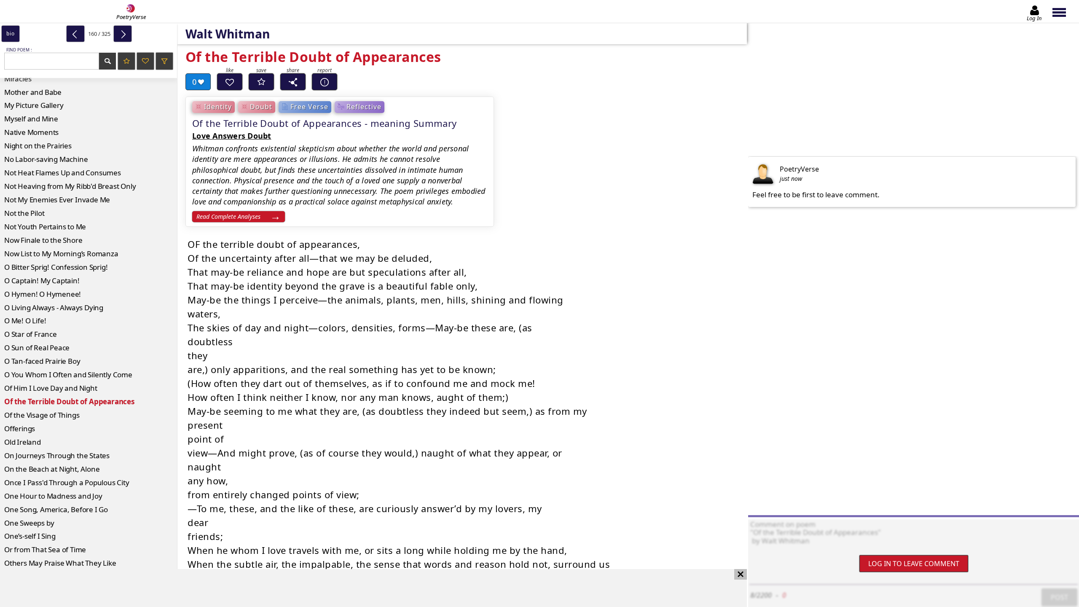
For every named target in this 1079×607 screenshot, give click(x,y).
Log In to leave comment (913, 563)
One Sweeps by (29, 523)
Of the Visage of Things (41, 415)
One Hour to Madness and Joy (53, 496)
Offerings (19, 428)
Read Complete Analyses (228, 216)
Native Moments (31, 132)
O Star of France (30, 334)
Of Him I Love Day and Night (50, 388)
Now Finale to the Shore (43, 240)
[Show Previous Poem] (75, 34)
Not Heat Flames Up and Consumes (62, 172)
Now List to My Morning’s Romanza (61, 253)
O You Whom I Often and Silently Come (68, 374)
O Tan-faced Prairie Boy (42, 361)
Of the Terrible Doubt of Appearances (69, 401)
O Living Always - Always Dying (53, 307)
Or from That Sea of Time (45, 549)
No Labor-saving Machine (46, 159)
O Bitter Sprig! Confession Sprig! (55, 267)
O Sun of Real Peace (37, 347)
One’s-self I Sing (30, 536)
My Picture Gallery (33, 105)
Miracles (17, 78)
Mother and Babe (33, 92)
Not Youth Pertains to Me (45, 226)
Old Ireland (22, 442)
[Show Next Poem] (123, 34)
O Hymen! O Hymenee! (42, 294)
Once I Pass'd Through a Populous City (66, 482)
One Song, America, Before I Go (56, 509)
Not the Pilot (24, 213)
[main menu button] (1063, 11)
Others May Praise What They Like (60, 563)
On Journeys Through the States (57, 455)
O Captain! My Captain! (42, 280)
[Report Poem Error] (324, 81)
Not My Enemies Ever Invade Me (57, 199)
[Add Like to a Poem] (229, 81)
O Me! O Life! (25, 320)
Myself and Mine (31, 119)
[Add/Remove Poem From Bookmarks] (261, 81)
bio (10, 33)
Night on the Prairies (38, 145)
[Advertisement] (365, 588)
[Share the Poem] (293, 81)
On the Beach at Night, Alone (51, 469)
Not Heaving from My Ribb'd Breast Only (70, 186)
